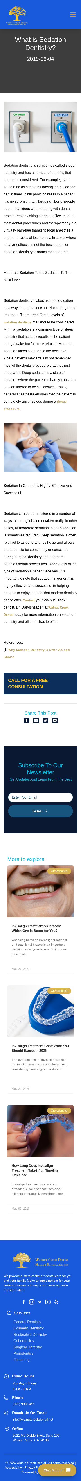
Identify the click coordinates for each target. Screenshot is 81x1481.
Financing (21, 1360)
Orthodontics (24, 1341)
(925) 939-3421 (24, 1404)
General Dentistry (27, 1322)
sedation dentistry (18, 322)
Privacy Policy (34, 1467)
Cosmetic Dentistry (29, 1328)
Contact (29, 600)
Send (36, 811)
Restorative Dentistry (30, 1334)
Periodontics (24, 1353)
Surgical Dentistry (28, 1347)
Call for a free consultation (28, 683)
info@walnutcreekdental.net (33, 1419)
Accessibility (13, 1467)
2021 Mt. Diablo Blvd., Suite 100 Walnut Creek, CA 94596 (36, 1437)
